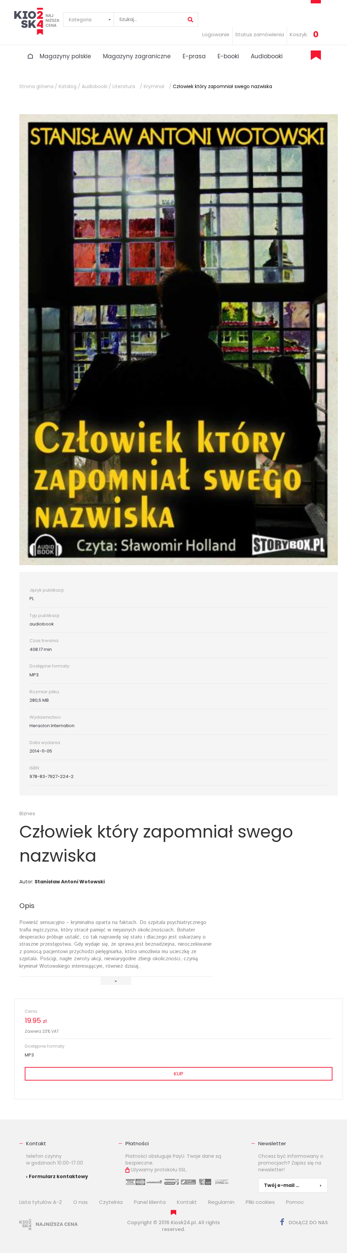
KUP (178, 1073)
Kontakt (187, 1202)
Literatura (124, 86)
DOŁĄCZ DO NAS (307, 1222)
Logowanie (215, 34)
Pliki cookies (260, 1202)
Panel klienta (150, 1202)
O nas (80, 1202)
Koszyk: (299, 34)
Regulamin (221, 1202)
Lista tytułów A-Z (40, 1202)
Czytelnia (111, 1202)
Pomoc (295, 1202)
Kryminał (154, 86)
